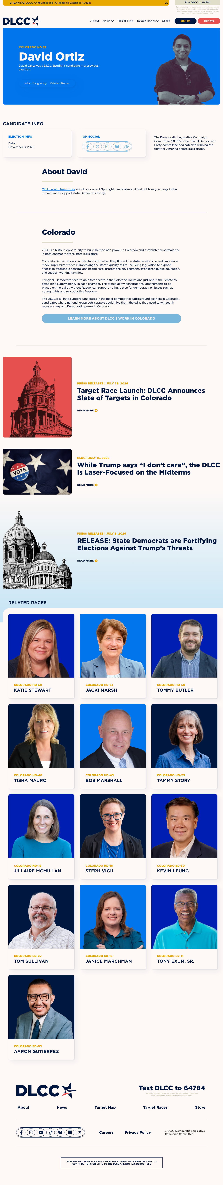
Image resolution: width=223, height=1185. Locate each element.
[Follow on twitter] (97, 146)
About (94, 20)
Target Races (146, 21)
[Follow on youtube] (41, 1132)
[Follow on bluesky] (117, 146)
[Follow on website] (127, 146)
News (106, 21)
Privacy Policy (138, 1132)
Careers (106, 1132)
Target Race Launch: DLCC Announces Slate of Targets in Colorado (141, 394)
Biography (39, 83)
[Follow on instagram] (107, 146)
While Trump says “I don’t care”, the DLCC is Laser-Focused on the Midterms (148, 468)
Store (166, 20)
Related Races (60, 83)
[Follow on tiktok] (50, 1132)
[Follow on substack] (70, 1132)
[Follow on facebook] (88, 146)
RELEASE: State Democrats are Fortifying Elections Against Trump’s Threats (147, 544)
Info (27, 83)
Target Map (125, 20)
